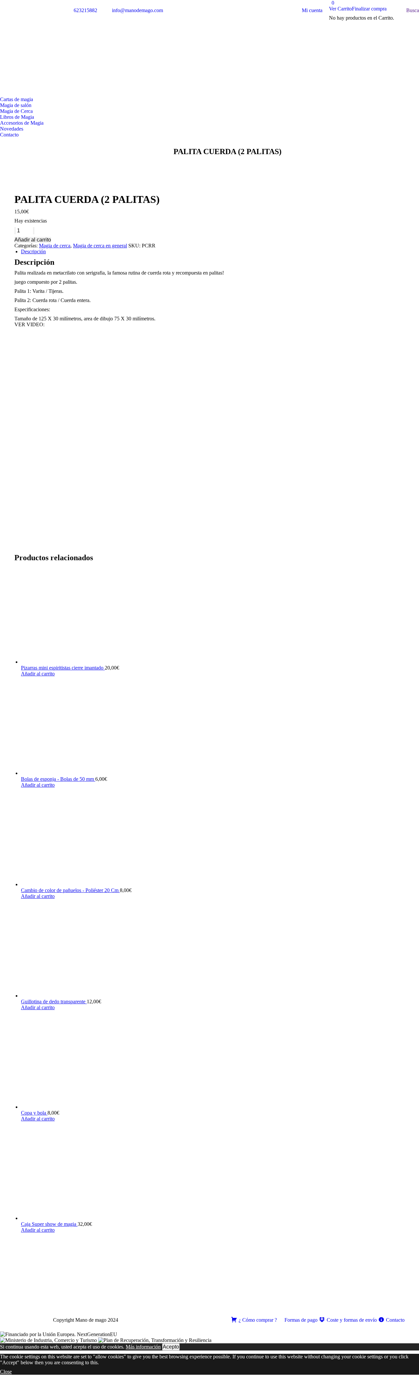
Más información (143, 1347)
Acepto (171, 1347)
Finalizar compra (369, 8)
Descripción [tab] (33, 251)
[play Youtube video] (209, 440)
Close (6, 1371)
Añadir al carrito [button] (38, 673)
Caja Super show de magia (49, 1224)
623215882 (85, 10)
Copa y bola (34, 1113)
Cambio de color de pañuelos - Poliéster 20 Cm (70, 890)
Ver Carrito (340, 8)
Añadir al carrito (32, 239)
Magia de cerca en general (100, 245)
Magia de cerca (54, 245)
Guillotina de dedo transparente (54, 1001)
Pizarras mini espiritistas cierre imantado (63, 668)
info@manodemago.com (137, 10)
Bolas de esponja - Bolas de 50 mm (58, 779)
